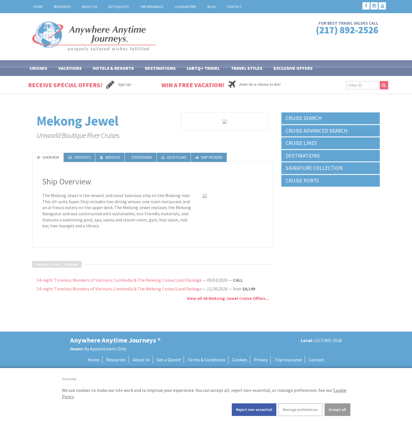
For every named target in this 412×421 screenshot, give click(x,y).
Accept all (337, 409)
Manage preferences (300, 409)
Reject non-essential (254, 409)
